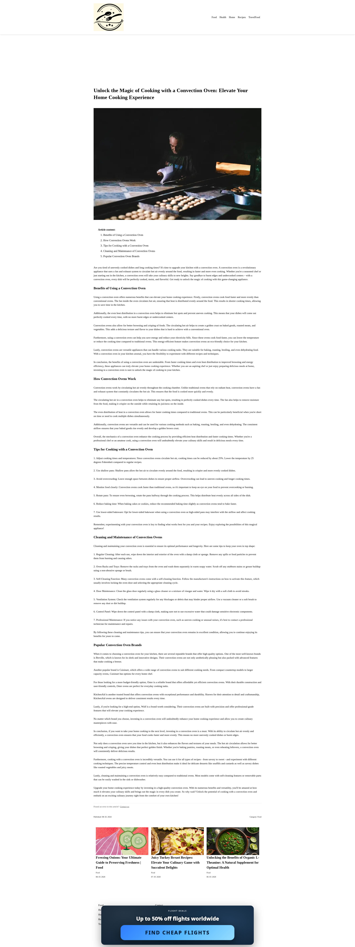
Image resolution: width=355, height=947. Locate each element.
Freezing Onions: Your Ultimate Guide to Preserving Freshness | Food (118, 862)
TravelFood (254, 17)
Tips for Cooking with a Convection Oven (126, 245)
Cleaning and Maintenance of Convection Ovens (129, 251)
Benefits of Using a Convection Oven (123, 234)
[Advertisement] (177, 55)
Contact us (124, 806)
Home (232, 17)
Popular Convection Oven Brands (121, 256)
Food (214, 17)
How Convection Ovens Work (119, 240)
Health (223, 17)
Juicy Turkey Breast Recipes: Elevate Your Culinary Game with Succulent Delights (175, 862)
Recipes (242, 17)
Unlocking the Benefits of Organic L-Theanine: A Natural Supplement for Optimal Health (233, 862)
